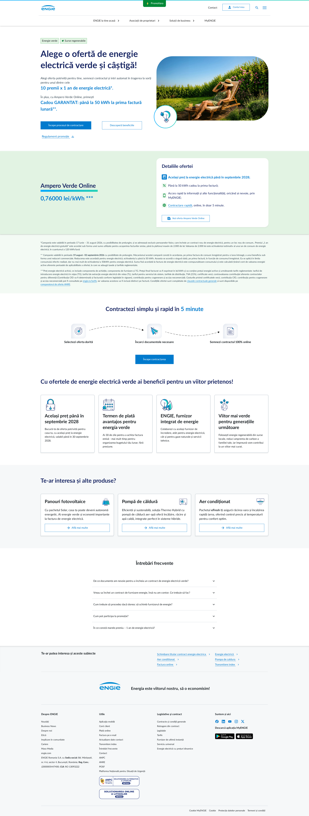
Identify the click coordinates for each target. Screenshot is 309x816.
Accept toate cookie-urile (190, 146)
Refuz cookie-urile (164, 146)
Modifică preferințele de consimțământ (125, 146)
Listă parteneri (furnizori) (118, 135)
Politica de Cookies (184, 120)
